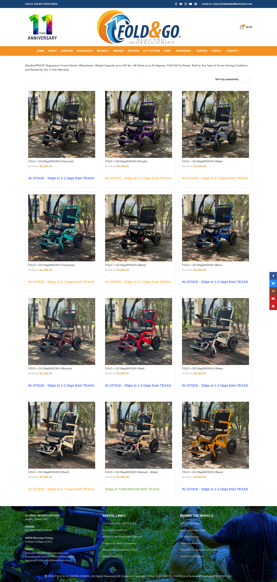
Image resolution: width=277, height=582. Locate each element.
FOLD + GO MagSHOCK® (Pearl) (48, 472)
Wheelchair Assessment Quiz (120, 549)
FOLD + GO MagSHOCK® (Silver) (202, 368)
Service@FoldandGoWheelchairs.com (48, 560)
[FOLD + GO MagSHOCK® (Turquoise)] (61, 227)
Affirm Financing (112, 556)
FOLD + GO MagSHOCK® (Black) (125, 264)
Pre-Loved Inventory (115, 530)
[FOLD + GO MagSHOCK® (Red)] (138, 331)
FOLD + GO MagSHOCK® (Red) (124, 368)
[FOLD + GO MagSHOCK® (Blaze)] (215, 435)
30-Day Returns (189, 536)
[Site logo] (42, 26)
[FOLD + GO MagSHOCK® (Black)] (138, 227)
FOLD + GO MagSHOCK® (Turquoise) (51, 264)
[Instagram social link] (185, 4)
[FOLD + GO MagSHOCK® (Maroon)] (61, 331)
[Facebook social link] (176, 4)
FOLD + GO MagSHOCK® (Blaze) (202, 472)
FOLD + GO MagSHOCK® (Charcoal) (50, 161)
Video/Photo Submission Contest (200, 549)
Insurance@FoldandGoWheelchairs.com (49, 556)
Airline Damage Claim (193, 530)
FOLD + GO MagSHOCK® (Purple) (126, 161)
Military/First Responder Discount (123, 536)
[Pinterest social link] (195, 4)
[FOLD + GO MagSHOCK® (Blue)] (215, 227)
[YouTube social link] (190, 4)
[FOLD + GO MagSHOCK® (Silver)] (215, 331)
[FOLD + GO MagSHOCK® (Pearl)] (61, 435)
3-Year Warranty (190, 523)
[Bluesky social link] (180, 4)
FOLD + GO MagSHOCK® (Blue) (202, 264)
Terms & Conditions (192, 556)
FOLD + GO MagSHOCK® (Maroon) (50, 368)
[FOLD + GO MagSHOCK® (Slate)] (215, 124)
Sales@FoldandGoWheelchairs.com (47, 552)
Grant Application (190, 543)
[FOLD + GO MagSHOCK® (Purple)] (138, 124)
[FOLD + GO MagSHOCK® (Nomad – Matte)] (138, 435)
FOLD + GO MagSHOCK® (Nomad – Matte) (131, 472)
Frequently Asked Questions (120, 543)
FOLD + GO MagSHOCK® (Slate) (202, 161)
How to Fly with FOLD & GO (119, 523)
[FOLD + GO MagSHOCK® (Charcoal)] (61, 124)
